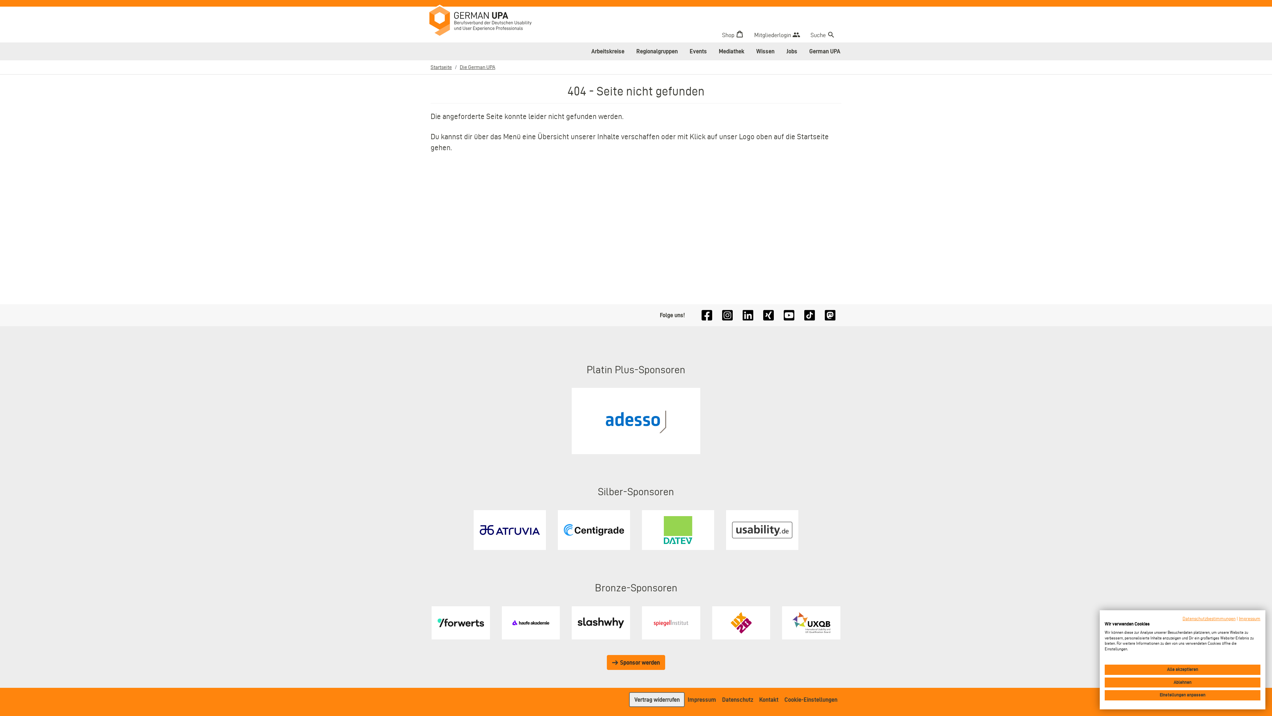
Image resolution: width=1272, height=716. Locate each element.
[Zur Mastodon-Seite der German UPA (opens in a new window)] (830, 315)
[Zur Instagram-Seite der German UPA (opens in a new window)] (727, 315)
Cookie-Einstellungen (810, 699)
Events (698, 51)
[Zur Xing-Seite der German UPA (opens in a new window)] (768, 315)
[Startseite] (485, 22)
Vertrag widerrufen (657, 699)
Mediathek (731, 51)
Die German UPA (477, 67)
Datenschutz (737, 699)
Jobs (791, 51)
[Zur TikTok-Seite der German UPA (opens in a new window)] (809, 315)
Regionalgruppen (657, 51)
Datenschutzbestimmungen (1209, 618)
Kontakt (768, 699)
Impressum (702, 699)
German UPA (824, 51)
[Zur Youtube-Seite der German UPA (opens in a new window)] (789, 315)
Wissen (765, 51)
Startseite (441, 67)
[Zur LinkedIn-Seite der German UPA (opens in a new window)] (748, 315)
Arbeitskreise (607, 51)
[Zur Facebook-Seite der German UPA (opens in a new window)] (707, 315)
